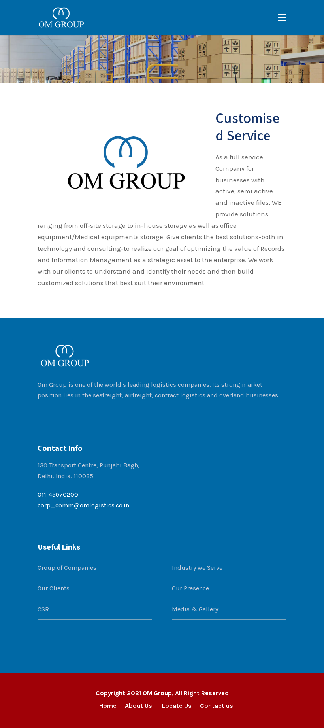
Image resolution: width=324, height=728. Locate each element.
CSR (43, 609)
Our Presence (190, 588)
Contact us (216, 705)
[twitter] (72, 414)
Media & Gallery (195, 609)
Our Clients (54, 588)
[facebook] (41, 414)
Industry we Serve (197, 567)
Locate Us (177, 705)
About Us (139, 705)
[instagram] (88, 414)
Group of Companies (67, 567)
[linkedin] (56, 414)
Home (108, 705)
